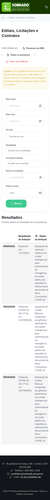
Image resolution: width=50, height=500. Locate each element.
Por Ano (9, 130)
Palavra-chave (12, 186)
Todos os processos (20, 55)
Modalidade (11, 145)
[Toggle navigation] (46, 6)
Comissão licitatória (14, 158)
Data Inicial (11, 99)
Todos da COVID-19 (18, 61)
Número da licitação (14, 171)
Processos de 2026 (35, 48)
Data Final (10, 114)
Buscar (18, 203)
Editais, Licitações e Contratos (22, 17)
